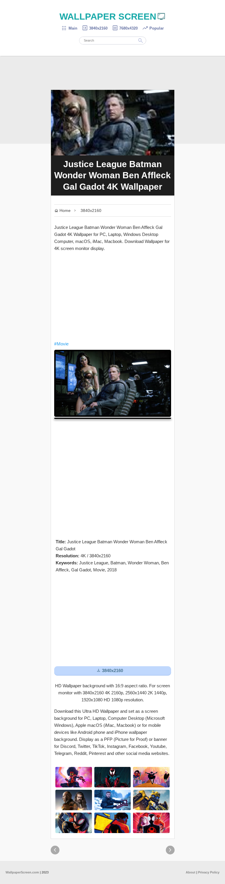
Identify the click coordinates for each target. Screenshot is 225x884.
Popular (153, 28)
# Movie (61, 343)
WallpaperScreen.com (22, 872)
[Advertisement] (112, 296)
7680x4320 (125, 28)
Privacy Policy (208, 872)
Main (69, 28)
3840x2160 (95, 28)
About (190, 872)
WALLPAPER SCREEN (112, 16)
